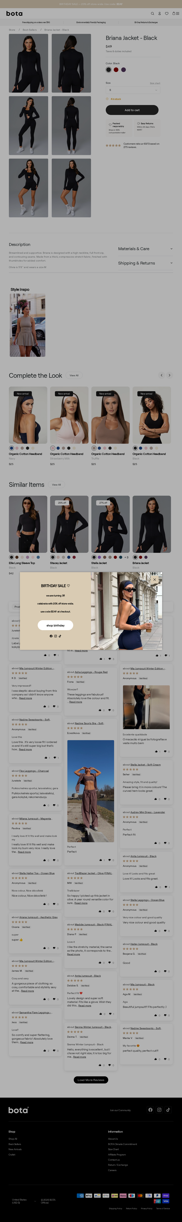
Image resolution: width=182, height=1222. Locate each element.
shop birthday (56, 625)
